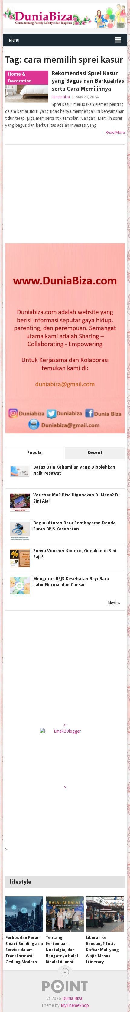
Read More (115, 132)
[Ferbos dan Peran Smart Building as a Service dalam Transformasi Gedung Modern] (24, 914)
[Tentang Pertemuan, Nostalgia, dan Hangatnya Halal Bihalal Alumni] (64, 914)
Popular (35, 452)
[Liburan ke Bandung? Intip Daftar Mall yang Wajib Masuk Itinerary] (105, 914)
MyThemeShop (75, 1005)
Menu (14, 40)
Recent (95, 452)
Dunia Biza (61, 97)
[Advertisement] (50, 194)
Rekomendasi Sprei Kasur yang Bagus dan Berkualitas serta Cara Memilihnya (88, 81)
